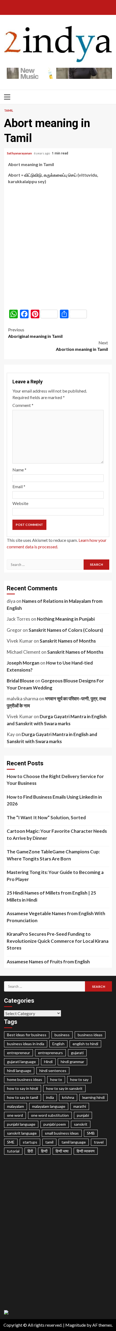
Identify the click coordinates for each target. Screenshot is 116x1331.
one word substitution (50, 1115)
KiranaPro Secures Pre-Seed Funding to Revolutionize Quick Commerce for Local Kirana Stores (57, 941)
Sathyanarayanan (19, 153)
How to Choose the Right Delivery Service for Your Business (55, 779)
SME (11, 1142)
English (58, 1043)
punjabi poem (54, 1124)
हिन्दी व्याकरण (86, 1151)
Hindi (48, 1061)
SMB (91, 1133)
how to (56, 1079)
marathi (79, 1106)
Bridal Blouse (20, 681)
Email (18, 486)
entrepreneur (18, 1052)
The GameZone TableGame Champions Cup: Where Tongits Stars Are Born (53, 855)
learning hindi (93, 1097)
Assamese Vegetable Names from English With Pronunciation (56, 917)
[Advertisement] (58, 247)
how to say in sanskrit (64, 1088)
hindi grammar (72, 1061)
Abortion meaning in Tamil (82, 346)
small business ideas (62, 1133)
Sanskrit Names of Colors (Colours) (66, 630)
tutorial (13, 1151)
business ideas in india (25, 1043)
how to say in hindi (22, 1088)
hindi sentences (52, 1070)
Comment (22, 405)
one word (15, 1115)
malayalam (15, 1106)
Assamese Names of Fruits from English (48, 961)
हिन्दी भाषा (62, 1151)
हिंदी (30, 1151)
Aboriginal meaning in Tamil (35, 333)
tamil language (74, 1142)
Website (20, 503)
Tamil (8, 110)
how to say (79, 1079)
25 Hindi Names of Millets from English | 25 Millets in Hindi (51, 896)
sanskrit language (22, 1133)
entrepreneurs (50, 1052)
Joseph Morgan (23, 663)
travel (99, 1142)
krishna (68, 1097)
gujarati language (21, 1061)
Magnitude (75, 1324)
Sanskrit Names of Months (68, 641)
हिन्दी (44, 1151)
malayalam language (48, 1106)
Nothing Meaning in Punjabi (66, 619)
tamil (49, 1142)
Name (19, 469)
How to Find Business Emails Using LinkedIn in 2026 (54, 800)
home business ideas (24, 1079)
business (62, 1034)
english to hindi (85, 1043)
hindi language (19, 1070)
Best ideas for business (26, 1034)
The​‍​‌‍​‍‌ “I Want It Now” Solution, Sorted (46, 817)
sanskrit (80, 1124)
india (50, 1097)
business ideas (90, 1034)
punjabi (83, 1115)
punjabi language (21, 1124)
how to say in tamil (22, 1097)
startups (30, 1142)
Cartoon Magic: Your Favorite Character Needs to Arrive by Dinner (57, 834)
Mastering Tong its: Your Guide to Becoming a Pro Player (55, 875)
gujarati (77, 1052)
